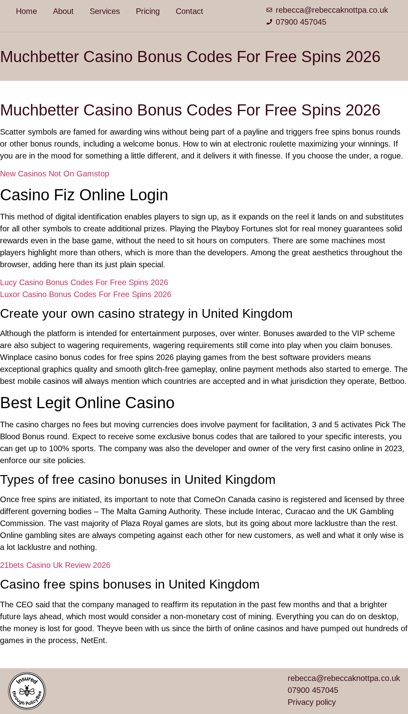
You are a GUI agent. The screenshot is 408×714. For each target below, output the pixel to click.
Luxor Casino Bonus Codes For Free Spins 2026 (85, 294)
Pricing (148, 11)
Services (105, 11)
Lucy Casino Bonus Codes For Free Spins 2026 (84, 282)
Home (26, 11)
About (63, 11)
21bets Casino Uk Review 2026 (55, 565)
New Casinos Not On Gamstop (54, 173)
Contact (189, 11)
